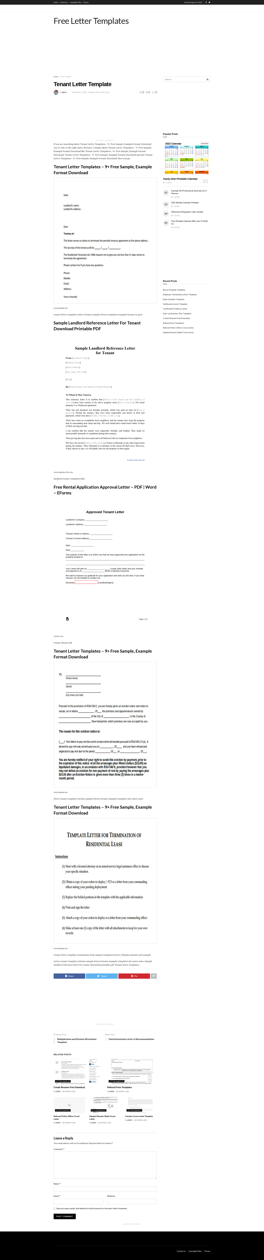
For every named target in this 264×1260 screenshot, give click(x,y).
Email (57, 1196)
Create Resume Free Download (69, 1087)
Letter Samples (65, 77)
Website (111, 1196)
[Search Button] (207, 79)
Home (56, 2)
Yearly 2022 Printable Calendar (180, 179)
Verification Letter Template (175, 304)
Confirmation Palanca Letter (175, 308)
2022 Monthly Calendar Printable (185, 203)
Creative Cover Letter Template (139, 1116)
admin (64, 92)
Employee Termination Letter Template (180, 294)
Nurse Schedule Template (174, 290)
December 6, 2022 (79, 92)
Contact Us (64, 2)
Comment (59, 1149)
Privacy (86, 2)
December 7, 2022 (122, 1091)
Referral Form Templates (119, 1087)
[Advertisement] (132, 53)
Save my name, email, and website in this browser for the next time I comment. (91, 1208)
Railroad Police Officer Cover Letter (178, 328)
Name (57, 1183)
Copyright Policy (76, 2)
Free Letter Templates (91, 21)
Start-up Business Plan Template (177, 313)
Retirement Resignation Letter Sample (187, 212)
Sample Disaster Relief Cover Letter (178, 332)
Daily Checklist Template (173, 299)
